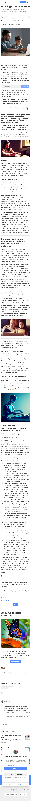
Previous (6, 677)
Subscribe (22, 2)
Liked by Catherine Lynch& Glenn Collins (13, 703)
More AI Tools (5, 600)
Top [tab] (3, 731)
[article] (15, 740)
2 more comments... (6, 724)
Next (26, 677)
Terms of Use (22, 777)
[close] (27, 750)
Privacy (24, 789)
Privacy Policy (15, 780)
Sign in (28, 2)
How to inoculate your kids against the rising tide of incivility (10, 740)
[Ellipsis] (29, 701)
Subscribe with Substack (16, 774)
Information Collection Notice (18, 779)
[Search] (28, 731)
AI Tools (3, 597)
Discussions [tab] (12, 731)
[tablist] (7, 687)
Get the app (23, 794)
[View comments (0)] (9, 744)
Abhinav (6, 701)
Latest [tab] (6, 731)
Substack (8, 798)
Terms (28, 789)
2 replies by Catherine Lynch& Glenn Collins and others (17, 717)
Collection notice (16, 790)
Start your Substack (12, 794)
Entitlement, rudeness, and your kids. (11, 736)
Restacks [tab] (11, 688)
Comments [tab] (4, 688)
